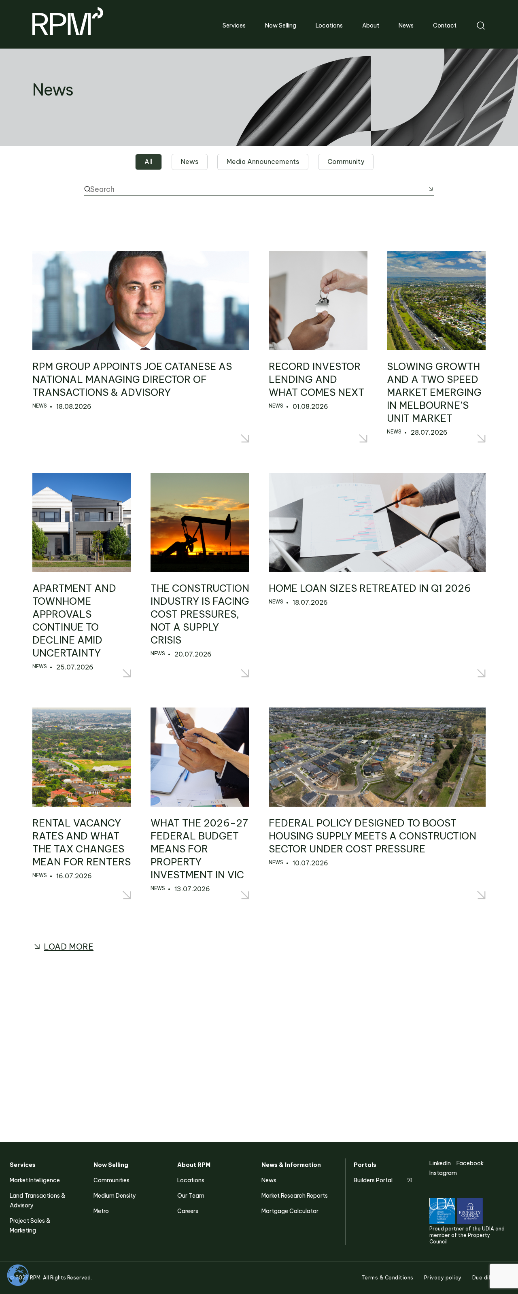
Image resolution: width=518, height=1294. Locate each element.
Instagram (443, 1173)
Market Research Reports (294, 1195)
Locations (190, 1180)
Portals (365, 1165)
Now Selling (110, 1165)
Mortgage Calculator (289, 1211)
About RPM (193, 1165)
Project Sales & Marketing (30, 1225)
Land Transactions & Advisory (37, 1200)
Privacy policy (443, 1278)
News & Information (291, 1165)
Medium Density (114, 1195)
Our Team (190, 1195)
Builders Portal (373, 1180)
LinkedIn (440, 1163)
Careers (187, 1211)
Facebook (470, 1163)
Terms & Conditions (387, 1278)
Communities (111, 1180)
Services (23, 1165)
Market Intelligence (35, 1180)
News (268, 1180)
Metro (101, 1211)
